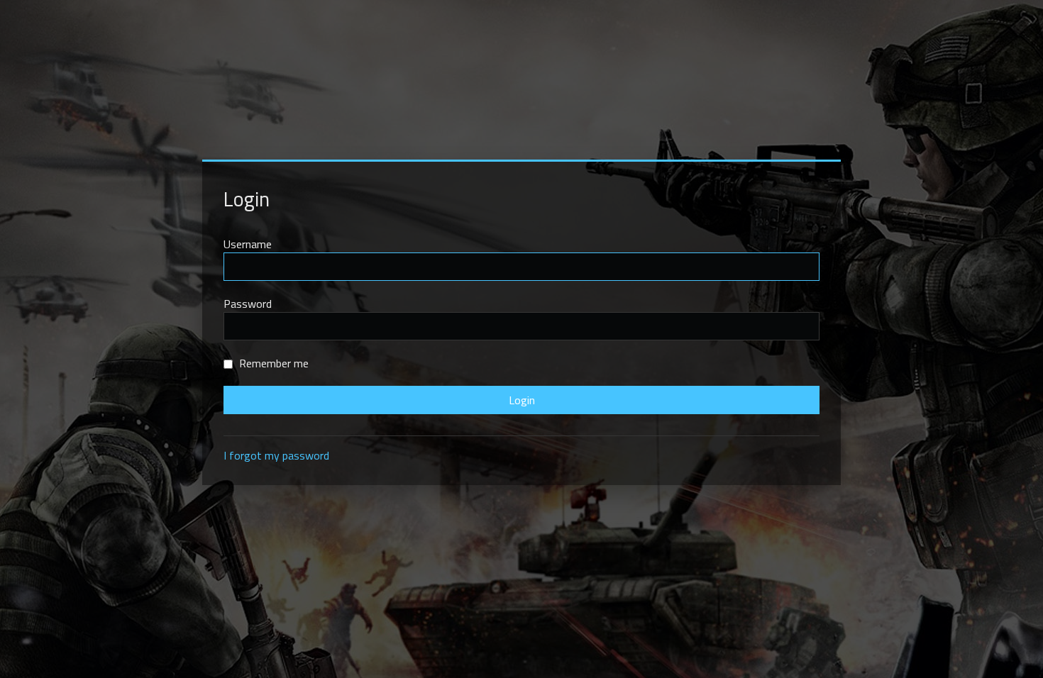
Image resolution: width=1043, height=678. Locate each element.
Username (248, 243)
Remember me (272, 363)
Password (248, 303)
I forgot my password (276, 455)
